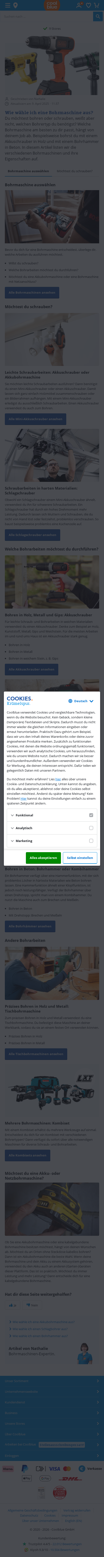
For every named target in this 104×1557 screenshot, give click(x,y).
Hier (24, 798)
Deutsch (81, 701)
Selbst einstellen (80, 858)
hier (58, 779)
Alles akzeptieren (43, 858)
